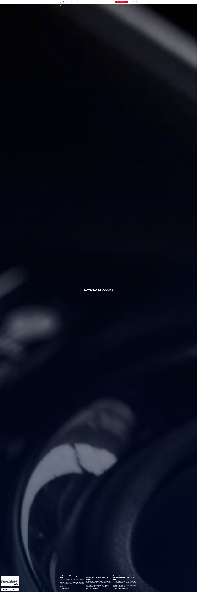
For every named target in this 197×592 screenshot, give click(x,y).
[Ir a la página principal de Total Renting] (60, 5)
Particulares (73, 1)
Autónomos (84, 1)
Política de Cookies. (4, 584)
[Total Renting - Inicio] (61, 2)
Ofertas (68, 1)
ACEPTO (10, 586)
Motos (89, 1)
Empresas (79, 1)
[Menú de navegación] (195, 2)
